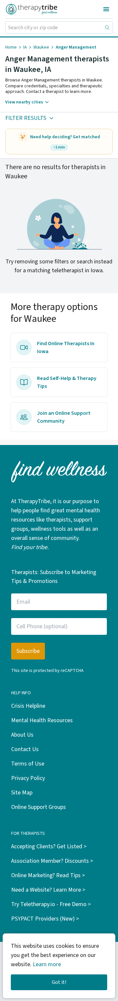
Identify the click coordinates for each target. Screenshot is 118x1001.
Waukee (41, 47)
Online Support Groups (38, 807)
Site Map (21, 793)
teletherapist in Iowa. (78, 270)
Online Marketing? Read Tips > (48, 875)
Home (11, 47)
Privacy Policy (28, 778)
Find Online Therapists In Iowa (65, 347)
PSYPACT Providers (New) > (45, 919)
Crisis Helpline (28, 706)
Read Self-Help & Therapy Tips (66, 382)
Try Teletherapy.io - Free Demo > (51, 904)
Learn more (47, 964)
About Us (22, 735)
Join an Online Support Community (63, 417)
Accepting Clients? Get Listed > (49, 846)
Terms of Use (27, 764)
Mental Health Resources (42, 720)
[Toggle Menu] (106, 9)
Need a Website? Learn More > (48, 890)
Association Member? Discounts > (52, 861)
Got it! (59, 982)
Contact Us (25, 749)
